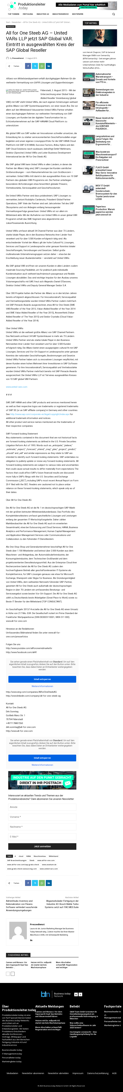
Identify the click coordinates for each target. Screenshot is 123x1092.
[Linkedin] (49, 66)
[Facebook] (28, 66)
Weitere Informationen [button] (42, 686)
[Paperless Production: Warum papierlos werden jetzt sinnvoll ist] (89, 209)
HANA (28, 856)
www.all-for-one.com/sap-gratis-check (23, 864)
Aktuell (86, 45)
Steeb (32, 860)
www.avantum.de (49, 864)
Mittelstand (53, 856)
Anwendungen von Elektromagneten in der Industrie (105, 92)
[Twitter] (35, 66)
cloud (21, 856)
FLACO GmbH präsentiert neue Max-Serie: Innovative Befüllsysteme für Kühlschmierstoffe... (106, 172)
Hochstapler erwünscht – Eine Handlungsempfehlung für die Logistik (83, 1034)
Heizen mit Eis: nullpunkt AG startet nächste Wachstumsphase (41, 965)
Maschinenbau (40, 856)
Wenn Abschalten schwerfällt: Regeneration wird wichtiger (66, 965)
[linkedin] (31, 940)
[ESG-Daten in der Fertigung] (100, 37)
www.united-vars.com (16, 387)
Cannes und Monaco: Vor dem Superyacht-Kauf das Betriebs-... (17, 965)
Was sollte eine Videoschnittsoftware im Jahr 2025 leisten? (83, 1025)
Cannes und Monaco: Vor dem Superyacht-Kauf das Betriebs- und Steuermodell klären (49, 1014)
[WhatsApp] (42, 66)
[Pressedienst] (8, 58)
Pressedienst (18, 58)
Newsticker (16, 22)
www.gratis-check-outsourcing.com (22, 869)
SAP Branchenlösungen (17, 860)
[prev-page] (8, 974)
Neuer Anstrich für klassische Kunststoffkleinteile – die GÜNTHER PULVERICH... (106, 123)
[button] (113, 14)
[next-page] (13, 974)
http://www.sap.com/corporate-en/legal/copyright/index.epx (39, 414)
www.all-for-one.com (46, 860)
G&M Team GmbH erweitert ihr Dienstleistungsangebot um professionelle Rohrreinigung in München (84, 1015)
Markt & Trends (87, 157)
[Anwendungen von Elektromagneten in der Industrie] (89, 92)
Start (8, 22)
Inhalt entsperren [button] (42, 679)
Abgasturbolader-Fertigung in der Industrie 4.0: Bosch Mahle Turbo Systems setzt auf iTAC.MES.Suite (62, 904)
